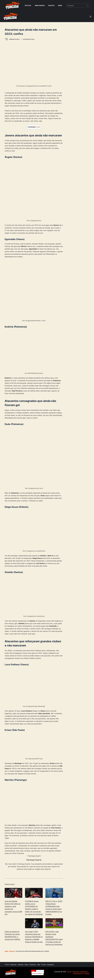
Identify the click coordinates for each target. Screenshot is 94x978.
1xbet (38, 964)
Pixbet (26, 964)
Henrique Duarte (33, 860)
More (60, 5)
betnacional (50, 964)
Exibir (37, 127)
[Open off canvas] (90, 16)
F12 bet (43, 964)
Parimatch (20, 964)
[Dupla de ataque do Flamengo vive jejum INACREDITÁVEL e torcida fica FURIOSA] (13, 923)
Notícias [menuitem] (28, 5)
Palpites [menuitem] (51, 5)
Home (6, 951)
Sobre (69, 971)
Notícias (11, 951)
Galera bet (14, 964)
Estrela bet (33, 964)
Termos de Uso (78, 973)
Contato (86, 973)
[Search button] (87, 5)
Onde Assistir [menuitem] (40, 5)
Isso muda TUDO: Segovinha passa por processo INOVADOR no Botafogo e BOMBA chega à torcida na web (34, 937)
